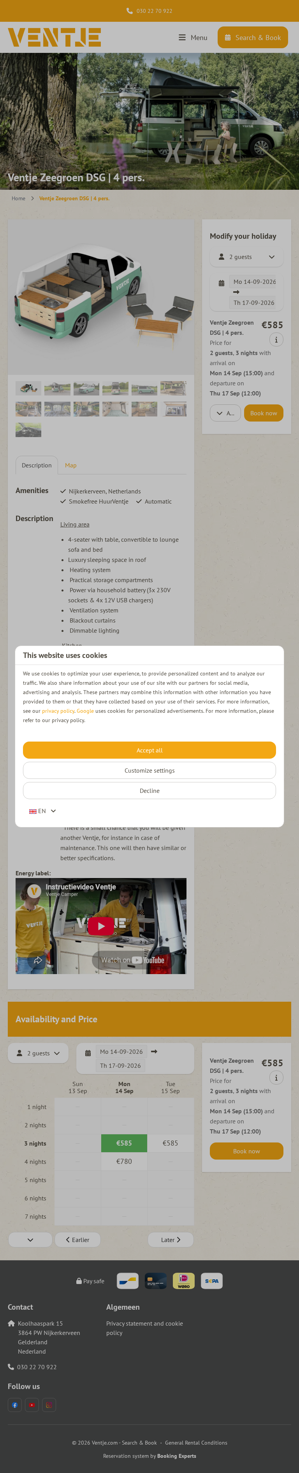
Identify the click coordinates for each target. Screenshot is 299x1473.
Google (85, 710)
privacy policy (58, 710)
